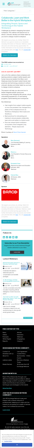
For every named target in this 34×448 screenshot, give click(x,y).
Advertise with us (8, 353)
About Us (6, 356)
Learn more (6, 410)
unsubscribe (27, 49)
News (4, 332)
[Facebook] (7, 237)
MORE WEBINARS (28, 317)
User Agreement (22, 351)
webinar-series (7, 360)
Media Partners (7, 364)
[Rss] (16, 237)
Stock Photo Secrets (19, 132)
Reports (5, 341)
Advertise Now (7, 388)
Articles (19, 332)
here (17, 49)
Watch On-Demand (9, 55)
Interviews (20, 334)
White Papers (7, 339)
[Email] (13, 237)
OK (17, 444)
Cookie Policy (21, 353)
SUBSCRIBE (17, 252)
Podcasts (6, 337)
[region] (17, 439)
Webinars (20, 337)
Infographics (21, 339)
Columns (20, 341)
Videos (5, 334)
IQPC (26, 424)
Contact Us (6, 351)
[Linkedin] (4, 237)
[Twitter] (10, 237)
